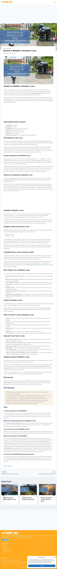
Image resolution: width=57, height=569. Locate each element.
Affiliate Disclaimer (7, 550)
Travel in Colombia (7, 48)
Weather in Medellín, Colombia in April (47, 473)
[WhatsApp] (9, 540)
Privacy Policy (6, 548)
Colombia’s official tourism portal (24, 309)
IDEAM (28, 380)
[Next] (54, 494)
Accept (41, 565)
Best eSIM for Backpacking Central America (10, 560)
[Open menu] (54, 2)
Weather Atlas (7, 382)
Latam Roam (6, 53)
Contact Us (5, 546)
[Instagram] (7, 540)
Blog (4, 553)
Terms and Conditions (7, 551)
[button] (54, 557)
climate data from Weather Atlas (11, 180)
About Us (5, 545)
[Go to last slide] (3, 494)
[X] (4, 540)
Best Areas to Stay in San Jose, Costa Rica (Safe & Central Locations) (15, 563)
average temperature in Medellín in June (15, 423)
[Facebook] (2, 540)
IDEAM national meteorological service (35, 264)
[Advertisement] (28, 15)
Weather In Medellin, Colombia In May (9, 473)
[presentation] (9, 489)
